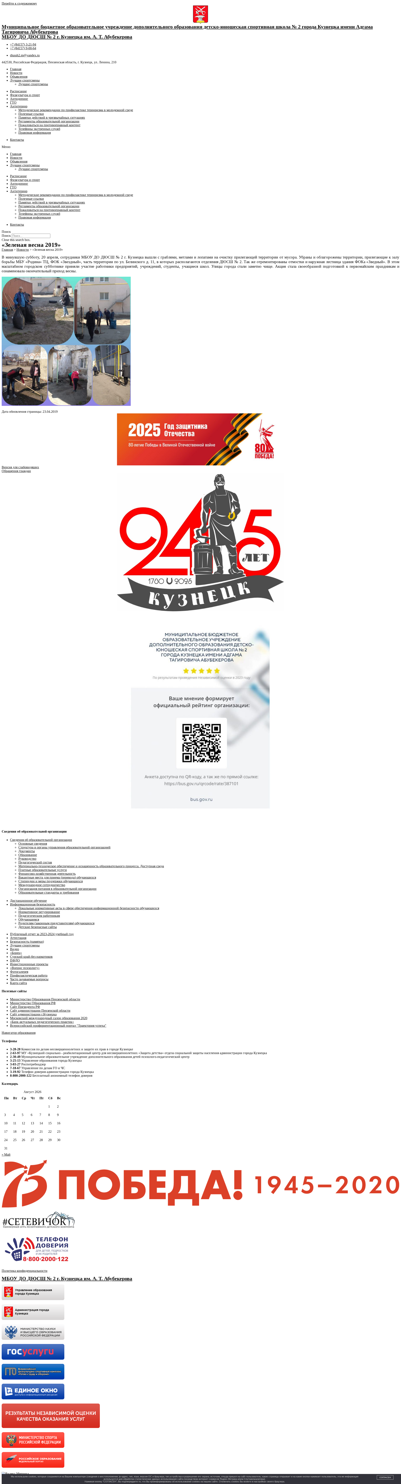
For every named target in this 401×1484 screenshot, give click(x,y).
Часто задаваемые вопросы (29, 979)
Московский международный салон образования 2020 (48, 1018)
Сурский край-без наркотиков (31, 956)
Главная (15, 69)
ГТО (13, 102)
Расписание (18, 91)
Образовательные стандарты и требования (48, 892)
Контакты (17, 139)
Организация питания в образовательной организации (57, 888)
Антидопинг (19, 99)
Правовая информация (34, 132)
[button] (200, 147)
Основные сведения (32, 843)
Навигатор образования (19, 1032)
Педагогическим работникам (39, 915)
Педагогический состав (35, 862)
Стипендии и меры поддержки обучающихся (50, 881)
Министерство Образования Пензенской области (45, 999)
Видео (14, 949)
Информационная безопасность (32, 904)
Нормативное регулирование (39, 912)
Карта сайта (18, 983)
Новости (16, 73)
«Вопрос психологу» (25, 968)
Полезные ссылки (31, 114)
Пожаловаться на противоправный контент (49, 125)
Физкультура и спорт (25, 95)
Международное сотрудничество (41, 885)
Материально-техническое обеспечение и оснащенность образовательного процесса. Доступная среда (91, 866)
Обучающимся (28, 919)
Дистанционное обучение (28, 900)
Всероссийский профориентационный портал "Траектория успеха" (58, 1025)
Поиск (6, 235)
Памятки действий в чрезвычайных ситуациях (51, 117)
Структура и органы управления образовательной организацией (64, 847)
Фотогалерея (19, 971)
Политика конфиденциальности (24, 1271)
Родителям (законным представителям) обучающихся (56, 923)
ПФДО (15, 960)
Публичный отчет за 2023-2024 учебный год (42, 934)
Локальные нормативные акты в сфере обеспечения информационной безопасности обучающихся (88, 908)
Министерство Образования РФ (33, 1003)
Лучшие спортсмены (25, 80)
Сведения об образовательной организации (41, 840)
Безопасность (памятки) (27, 941)
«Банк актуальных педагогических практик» (42, 1022)
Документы (26, 851)
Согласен (385, 1477)
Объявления (18, 76)
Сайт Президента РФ (25, 1007)
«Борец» (16, 953)
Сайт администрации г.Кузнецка (33, 1014)
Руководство (27, 858)
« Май (6, 1154)
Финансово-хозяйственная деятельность (47, 873)
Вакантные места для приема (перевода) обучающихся (57, 877)
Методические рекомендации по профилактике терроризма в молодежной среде (75, 110)
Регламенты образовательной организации (48, 121)
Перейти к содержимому (19, 3)
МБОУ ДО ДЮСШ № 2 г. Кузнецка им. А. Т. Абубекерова (67, 36)
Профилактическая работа (28, 975)
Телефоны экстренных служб (39, 129)
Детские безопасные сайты (37, 927)
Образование (27, 855)
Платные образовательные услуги (42, 870)
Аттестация (18, 938)
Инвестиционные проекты (29, 964)
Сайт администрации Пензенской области (40, 1010)
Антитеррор (18, 106)
